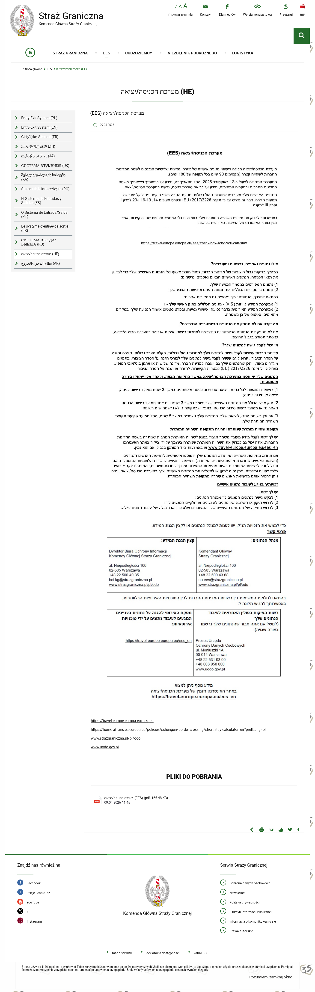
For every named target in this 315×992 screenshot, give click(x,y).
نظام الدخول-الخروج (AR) (40, 263)
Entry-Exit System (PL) (39, 117)
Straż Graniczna (57, 15)
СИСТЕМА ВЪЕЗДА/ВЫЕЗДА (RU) (38, 242)
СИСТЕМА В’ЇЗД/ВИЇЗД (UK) (45, 165)
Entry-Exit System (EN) (39, 127)
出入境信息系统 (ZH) (38, 146)
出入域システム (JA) (38, 156)
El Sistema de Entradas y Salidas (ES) (41, 200)
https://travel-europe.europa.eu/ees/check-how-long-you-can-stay (194, 243)
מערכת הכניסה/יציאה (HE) (71, 69)
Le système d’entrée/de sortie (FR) (44, 228)
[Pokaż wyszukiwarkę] (302, 36)
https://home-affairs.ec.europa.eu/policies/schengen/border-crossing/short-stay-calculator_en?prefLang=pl (178, 729)
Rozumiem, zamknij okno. (271, 977)
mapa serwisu (122, 953)
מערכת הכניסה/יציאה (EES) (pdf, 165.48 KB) (136, 800)
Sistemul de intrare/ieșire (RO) (45, 189)
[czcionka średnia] (180, 6)
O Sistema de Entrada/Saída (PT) (44, 214)
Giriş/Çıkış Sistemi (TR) (40, 136)
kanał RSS (201, 953)
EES (49, 69)
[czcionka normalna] (176, 6)
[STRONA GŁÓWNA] (30, 53)
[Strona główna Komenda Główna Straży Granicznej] (157, 891)
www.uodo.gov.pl (105, 746)
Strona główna (32, 69)
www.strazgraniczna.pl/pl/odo (115, 738)
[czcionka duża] (185, 6)
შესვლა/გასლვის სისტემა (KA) (43, 177)
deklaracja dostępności (162, 953)
